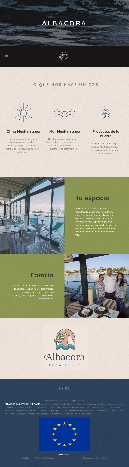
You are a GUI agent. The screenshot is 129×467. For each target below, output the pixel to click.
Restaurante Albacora (53, 401)
